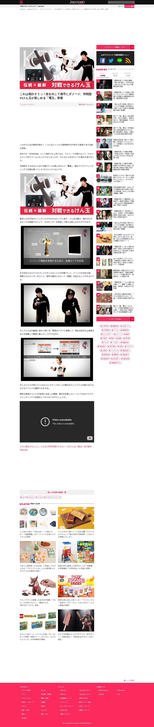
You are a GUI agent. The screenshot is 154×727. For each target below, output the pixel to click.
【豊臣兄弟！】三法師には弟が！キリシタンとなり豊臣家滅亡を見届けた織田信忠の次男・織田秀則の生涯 (123, 95)
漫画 (119, 338)
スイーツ (119, 334)
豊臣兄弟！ (126, 350)
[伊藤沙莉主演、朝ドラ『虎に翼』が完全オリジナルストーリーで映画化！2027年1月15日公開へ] (104, 144)
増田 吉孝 (82, 104)
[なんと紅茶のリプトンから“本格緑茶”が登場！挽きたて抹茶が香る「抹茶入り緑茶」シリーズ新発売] (104, 262)
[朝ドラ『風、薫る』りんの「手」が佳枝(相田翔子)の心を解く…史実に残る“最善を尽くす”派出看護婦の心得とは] (104, 310)
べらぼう (115, 342)
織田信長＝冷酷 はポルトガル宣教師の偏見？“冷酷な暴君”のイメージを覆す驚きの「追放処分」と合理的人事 (123, 273)
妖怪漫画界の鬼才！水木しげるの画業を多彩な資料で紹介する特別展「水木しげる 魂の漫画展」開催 (123, 190)
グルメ (24, 706)
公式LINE (120, 60)
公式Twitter (111, 60)
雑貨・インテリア (28, 702)
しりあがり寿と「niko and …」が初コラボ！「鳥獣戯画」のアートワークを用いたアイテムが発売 (38, 534)
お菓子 (105, 338)
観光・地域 (25, 710)
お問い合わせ (83, 698)
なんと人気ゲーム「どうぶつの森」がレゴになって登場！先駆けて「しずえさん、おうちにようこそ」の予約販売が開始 (38, 637)
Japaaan (77, 2)
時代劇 (127, 338)
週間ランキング (84, 710)
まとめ (43, 690)
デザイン (130, 346)
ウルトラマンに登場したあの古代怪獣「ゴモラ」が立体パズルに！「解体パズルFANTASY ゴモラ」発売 (38, 602)
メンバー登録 (129, 6)
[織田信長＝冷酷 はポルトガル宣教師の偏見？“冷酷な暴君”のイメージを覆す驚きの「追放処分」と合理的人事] (104, 274)
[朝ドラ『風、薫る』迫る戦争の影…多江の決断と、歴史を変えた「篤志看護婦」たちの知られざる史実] (104, 120)
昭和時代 (106, 359)
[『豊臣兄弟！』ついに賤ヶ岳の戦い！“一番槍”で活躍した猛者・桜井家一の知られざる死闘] (104, 286)
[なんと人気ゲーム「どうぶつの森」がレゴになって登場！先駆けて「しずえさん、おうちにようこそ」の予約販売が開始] (38, 620)
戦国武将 (125, 330)
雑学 (127, 334)
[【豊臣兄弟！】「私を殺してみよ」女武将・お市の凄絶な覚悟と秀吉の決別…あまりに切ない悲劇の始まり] (104, 215)
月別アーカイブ (84, 706)
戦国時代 (115, 326)
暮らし (24, 714)
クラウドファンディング (53, 497)
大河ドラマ (126, 326)
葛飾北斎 (126, 359)
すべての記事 (26, 690)
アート (24, 694)
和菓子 (43, 706)
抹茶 (121, 346)
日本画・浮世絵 (46, 694)
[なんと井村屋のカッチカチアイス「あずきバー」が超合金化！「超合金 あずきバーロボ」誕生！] (76, 620)
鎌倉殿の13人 (116, 363)
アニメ (116, 330)
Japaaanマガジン (32, 9)
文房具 (104, 350)
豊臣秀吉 (107, 354)
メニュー (21, 2)
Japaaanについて (85, 694)
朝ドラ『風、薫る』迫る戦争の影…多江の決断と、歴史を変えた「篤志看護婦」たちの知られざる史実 (123, 119)
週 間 (115, 75)
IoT (23, 497)
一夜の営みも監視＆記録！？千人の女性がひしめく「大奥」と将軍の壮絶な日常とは (123, 296)
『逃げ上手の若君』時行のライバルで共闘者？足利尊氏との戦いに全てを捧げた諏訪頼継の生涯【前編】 (123, 107)
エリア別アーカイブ (66, 706)
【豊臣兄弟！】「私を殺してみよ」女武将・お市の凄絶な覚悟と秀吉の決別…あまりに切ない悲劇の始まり (123, 214)
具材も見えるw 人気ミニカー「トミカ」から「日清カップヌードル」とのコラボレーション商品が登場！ (76, 602)
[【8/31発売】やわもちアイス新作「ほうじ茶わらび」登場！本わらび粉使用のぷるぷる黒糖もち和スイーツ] (104, 239)
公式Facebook (102, 60)
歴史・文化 (44, 714)
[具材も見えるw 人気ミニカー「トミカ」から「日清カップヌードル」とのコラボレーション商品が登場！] (76, 586)
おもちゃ (31, 497)
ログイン (121, 6)
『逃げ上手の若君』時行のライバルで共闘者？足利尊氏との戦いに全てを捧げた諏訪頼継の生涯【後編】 (123, 226)
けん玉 (40, 497)
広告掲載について (66, 698)
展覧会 (116, 354)
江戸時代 (105, 326)
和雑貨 (43, 702)
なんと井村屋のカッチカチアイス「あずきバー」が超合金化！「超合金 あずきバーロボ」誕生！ (76, 637)
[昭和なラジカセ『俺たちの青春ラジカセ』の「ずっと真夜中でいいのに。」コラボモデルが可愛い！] (104, 179)
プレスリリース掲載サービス (115, 47)
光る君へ (116, 359)
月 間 (127, 75)
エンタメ (44, 710)
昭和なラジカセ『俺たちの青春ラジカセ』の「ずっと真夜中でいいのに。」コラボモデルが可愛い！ (123, 178)
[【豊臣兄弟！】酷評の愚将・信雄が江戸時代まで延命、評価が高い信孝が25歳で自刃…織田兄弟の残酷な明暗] (104, 167)
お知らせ (63, 694)
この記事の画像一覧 (57, 492)
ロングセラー (107, 334)
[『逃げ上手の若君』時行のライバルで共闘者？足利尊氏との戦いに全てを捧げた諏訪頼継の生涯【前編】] (104, 108)
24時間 (102, 75)
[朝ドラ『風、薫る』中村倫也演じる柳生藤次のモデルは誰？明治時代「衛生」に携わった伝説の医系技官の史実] (104, 132)
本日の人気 (63, 710)
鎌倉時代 (125, 354)
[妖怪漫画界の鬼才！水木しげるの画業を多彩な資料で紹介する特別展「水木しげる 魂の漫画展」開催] (104, 191)
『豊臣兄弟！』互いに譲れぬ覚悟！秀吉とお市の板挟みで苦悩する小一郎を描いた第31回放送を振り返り (123, 249)
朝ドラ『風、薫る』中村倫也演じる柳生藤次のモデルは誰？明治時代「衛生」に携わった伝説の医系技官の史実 (123, 131)
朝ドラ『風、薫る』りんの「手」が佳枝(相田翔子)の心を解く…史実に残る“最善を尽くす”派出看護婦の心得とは (123, 310)
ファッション (26, 698)
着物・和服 (44, 698)
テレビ (106, 342)
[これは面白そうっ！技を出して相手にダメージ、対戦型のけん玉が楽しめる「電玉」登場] (57, 68)
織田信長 (125, 342)
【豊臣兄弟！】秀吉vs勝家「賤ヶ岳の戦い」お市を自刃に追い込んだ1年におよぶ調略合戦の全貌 (123, 83)
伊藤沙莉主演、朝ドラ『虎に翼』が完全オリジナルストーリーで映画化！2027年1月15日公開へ (123, 142)
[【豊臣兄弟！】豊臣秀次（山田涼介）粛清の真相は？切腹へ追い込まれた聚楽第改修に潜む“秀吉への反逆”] (104, 203)
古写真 (24, 718)
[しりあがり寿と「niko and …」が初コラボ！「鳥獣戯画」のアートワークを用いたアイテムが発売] (38, 518)
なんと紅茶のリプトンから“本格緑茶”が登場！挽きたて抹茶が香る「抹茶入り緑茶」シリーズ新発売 (123, 261)
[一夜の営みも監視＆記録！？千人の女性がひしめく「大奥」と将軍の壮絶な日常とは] (104, 298)
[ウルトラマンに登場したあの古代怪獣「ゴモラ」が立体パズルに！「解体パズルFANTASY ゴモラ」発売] (38, 586)
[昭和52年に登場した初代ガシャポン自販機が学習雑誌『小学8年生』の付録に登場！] (76, 552)
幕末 (112, 338)
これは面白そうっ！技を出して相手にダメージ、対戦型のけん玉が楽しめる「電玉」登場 (81, 9)
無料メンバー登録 (85, 702)
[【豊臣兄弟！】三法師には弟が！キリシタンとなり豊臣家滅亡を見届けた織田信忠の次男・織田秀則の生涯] (104, 96)
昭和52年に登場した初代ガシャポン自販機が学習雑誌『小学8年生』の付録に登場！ (75, 567)
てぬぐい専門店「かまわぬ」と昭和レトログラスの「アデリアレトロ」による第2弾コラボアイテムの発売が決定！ (38, 568)
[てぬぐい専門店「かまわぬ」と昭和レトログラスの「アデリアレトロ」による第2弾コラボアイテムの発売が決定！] (38, 552)
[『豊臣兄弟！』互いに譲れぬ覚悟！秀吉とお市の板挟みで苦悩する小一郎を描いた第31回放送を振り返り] (104, 251)
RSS (128, 60)
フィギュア (114, 350)
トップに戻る (129, 680)
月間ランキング (65, 714)
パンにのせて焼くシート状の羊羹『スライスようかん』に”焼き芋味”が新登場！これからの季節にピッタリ (76, 534)
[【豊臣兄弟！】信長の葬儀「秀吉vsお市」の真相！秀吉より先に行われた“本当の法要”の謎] (104, 156)
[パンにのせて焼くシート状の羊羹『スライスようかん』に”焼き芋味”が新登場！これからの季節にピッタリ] (76, 518)
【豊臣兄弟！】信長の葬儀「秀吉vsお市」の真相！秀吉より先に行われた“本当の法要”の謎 (123, 154)
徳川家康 (113, 346)
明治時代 (103, 346)
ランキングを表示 (114, 319)
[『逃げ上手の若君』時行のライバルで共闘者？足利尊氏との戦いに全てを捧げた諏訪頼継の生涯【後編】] (104, 227)
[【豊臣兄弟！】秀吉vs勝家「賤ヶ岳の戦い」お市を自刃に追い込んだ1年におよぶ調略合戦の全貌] (104, 84)
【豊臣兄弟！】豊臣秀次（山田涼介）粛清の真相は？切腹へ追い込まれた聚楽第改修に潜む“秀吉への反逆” (123, 202)
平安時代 (107, 330)
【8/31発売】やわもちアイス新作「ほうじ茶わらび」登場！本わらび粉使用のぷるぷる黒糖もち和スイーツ (123, 237)
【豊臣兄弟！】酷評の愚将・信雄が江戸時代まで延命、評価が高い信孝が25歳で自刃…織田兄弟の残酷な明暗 (123, 166)
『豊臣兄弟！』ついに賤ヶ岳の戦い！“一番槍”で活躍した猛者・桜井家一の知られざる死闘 (123, 285)
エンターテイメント (46, 9)
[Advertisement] (57, 29)
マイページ (63, 702)
